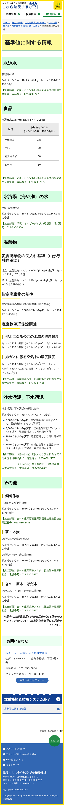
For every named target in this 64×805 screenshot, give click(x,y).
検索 (58, 7)
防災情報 (51, 14)
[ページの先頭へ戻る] (54, 741)
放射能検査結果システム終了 (26, 26)
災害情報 (31, 14)
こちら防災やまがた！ (35, 22)
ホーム (6, 22)
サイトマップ (12, 765)
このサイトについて (15, 749)
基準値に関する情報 (15, 708)
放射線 (6, 26)
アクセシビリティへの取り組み (21, 754)
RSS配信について (14, 759)
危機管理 (11, 14)
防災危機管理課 (38, 652)
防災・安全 (17, 22)
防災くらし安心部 (16, 652)
